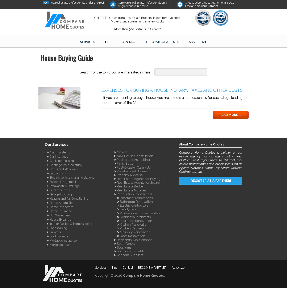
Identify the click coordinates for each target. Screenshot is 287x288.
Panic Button (126, 163)
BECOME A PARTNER (162, 42)
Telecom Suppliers (130, 255)
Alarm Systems (60, 152)
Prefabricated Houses (132, 171)
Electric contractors (134, 205)
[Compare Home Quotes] (67, 21)
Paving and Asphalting (133, 159)
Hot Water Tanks (61, 215)
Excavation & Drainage (65, 186)
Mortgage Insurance (63, 240)
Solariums (124, 247)
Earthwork (56, 173)
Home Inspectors (61, 207)
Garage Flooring (61, 194)
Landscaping (58, 228)
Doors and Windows (64, 169)
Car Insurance (59, 156)
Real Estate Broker (130, 186)
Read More (231, 115)
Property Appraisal (130, 175)
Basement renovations (136, 198)
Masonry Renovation (135, 232)
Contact (128, 42)
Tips (107, 42)
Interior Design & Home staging (71, 223)
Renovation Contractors (134, 194)
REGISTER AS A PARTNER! (211, 180)
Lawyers (55, 232)
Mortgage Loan (60, 244)
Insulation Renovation (136, 221)
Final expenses (60, 190)
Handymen (128, 209)
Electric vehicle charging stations (72, 177)
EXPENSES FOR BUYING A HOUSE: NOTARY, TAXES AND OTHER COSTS (172, 90)
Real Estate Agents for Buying (139, 179)
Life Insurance (59, 236)
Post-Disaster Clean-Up (134, 167)
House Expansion (61, 219)
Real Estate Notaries (131, 190)
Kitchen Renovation (134, 224)
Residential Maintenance (134, 240)
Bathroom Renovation (136, 201)
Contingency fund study (66, 165)
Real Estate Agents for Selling (138, 182)
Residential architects (135, 217)
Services (87, 42)
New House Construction (135, 156)
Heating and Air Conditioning (69, 198)
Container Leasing (62, 160)
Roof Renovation (132, 236)
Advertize (197, 42)
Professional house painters (140, 213)
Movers (122, 152)
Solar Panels (126, 243)
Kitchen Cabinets (132, 228)
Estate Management (63, 181)
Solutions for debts (131, 251)
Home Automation (62, 202)
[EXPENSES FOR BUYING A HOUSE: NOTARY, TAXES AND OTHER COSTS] (59, 108)
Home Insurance (61, 211)
